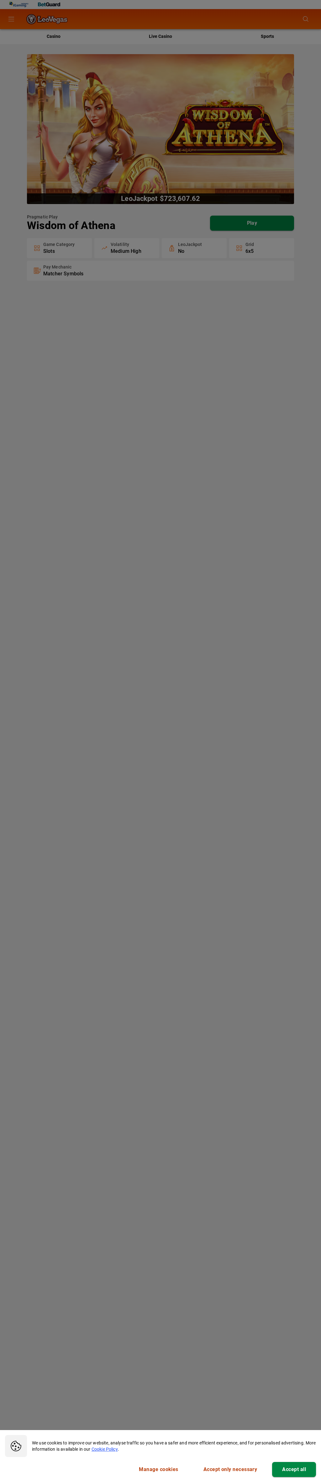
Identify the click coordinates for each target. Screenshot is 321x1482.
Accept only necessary (230, 1469)
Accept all (294, 1469)
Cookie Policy (105, 1449)
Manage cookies (158, 1469)
